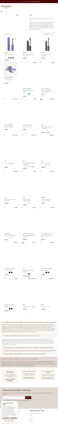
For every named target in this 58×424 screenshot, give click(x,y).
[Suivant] (54, 315)
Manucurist (8, 233)
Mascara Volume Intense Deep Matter (46, 55)
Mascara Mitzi (44, 270)
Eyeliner (6, 306)
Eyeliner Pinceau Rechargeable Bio (27, 200)
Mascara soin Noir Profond (29, 306)
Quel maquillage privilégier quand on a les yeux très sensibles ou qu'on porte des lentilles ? (28, 347)
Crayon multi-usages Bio (10, 163)
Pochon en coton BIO (28, 127)
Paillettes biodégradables (10, 235)
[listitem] (8, 58)
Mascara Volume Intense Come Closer (28, 55)
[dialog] (9, 412)
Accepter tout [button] (6, 418)
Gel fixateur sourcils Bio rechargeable (10, 200)
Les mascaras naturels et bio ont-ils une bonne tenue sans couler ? (21, 336)
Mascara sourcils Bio (45, 163)
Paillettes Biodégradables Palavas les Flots (46, 91)
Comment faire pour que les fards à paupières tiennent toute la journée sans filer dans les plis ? (29, 350)
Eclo (24, 304)
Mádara (7, 52)
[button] (1, 11)
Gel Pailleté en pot (9, 79)
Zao (42, 125)
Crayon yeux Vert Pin (46, 306)
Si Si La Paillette (9, 77)
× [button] (16, 402)
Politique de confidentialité (12, 416)
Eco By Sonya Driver (28, 233)
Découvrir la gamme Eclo (29, 377)
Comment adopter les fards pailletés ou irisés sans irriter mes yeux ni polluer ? (25, 354)
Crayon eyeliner (8, 270)
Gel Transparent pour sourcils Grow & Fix (46, 200)
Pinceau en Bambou (9, 127)
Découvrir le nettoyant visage (48, 378)
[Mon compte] (55, 6)
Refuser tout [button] (13, 418)
